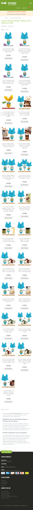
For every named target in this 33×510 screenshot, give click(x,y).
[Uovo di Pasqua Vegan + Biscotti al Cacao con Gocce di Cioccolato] (24, 197)
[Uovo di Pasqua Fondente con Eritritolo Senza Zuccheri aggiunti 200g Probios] (8, 102)
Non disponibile (8, 58)
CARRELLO (24, 8)
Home (1, 18)
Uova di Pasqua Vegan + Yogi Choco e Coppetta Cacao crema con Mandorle (24, 146)
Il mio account (4, 482)
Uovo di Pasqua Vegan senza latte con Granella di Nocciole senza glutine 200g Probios (24, 82)
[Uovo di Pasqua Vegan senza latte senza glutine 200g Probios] (8, 39)
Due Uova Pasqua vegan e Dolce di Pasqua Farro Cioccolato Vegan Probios (8, 360)
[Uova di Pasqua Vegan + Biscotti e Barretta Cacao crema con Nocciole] (8, 134)
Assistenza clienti (5, 498)
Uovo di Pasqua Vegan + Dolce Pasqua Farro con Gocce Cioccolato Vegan (24, 270)
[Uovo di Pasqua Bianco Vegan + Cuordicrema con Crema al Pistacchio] (24, 289)
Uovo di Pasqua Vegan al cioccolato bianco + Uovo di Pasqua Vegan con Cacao (8, 177)
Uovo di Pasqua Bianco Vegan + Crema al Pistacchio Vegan (24, 240)
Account (18, 8)
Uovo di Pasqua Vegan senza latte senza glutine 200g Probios (8, 50)
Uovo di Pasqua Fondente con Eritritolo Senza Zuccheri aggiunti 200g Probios (8, 114)
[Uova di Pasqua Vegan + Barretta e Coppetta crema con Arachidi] (24, 102)
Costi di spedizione (5, 493)
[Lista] (31, 26)
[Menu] (30, 3)
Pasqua (6, 18)
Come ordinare (4, 491)
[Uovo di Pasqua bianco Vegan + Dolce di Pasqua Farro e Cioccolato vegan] (8, 259)
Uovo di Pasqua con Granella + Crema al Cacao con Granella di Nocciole (8, 393)
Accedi (2, 485)
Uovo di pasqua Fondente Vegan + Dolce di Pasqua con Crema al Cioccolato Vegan (24, 361)
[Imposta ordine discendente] (15, 26)
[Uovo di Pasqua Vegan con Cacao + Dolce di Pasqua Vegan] (8, 319)
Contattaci (3, 480)
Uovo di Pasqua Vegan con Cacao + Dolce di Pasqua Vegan (8, 330)
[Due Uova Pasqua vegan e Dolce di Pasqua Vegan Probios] (24, 319)
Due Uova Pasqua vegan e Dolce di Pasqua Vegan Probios (24, 330)
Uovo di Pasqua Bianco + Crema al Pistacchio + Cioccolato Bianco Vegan (8, 240)
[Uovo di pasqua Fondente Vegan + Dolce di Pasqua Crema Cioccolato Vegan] (24, 349)
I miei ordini (4, 483)
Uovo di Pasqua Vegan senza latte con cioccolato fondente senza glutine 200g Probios (24, 51)
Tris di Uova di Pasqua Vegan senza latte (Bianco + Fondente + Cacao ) (24, 176)
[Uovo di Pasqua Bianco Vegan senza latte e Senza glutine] (8, 70)
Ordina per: (3, 26)
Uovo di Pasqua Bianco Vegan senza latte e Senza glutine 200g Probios (8, 82)
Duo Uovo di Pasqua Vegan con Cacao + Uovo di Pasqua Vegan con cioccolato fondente (8, 209)
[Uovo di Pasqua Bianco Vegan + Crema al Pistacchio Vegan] (24, 228)
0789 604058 (4, 464)
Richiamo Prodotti (5, 494)
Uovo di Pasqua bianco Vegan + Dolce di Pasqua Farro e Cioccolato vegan (8, 270)
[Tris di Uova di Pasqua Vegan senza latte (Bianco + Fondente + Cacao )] (24, 165)
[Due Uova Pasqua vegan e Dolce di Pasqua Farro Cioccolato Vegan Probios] (8, 349)
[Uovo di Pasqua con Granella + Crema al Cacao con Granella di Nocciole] (8, 381)
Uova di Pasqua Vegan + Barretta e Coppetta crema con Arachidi (24, 113)
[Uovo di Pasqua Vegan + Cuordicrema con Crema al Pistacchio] (8, 289)
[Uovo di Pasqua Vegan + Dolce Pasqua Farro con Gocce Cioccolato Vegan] (24, 259)
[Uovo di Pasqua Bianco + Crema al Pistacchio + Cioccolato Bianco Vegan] (8, 228)
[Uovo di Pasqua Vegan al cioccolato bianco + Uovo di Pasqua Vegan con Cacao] (8, 165)
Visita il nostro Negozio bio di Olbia (9, 496)
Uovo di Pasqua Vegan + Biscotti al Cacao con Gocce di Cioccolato (24, 208)
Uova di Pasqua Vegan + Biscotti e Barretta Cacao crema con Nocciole (8, 145)
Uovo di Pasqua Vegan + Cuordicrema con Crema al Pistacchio (8, 300)
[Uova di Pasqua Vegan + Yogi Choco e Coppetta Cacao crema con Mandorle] (24, 134)
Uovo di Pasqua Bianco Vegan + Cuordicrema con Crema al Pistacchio (24, 300)
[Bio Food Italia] (8, 3)
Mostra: (3, 29)
